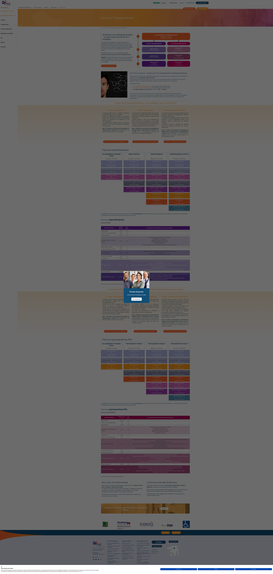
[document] (136, 287)
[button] (148, 273)
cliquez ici (81, 571)
